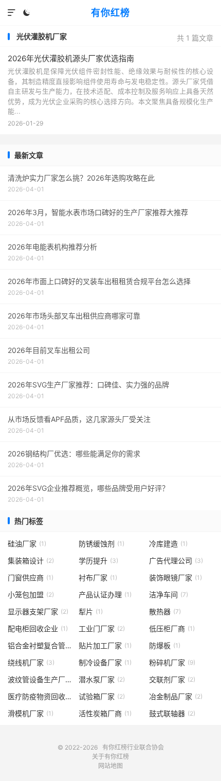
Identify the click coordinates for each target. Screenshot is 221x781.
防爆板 (164, 645)
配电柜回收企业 (38, 628)
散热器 (165, 611)
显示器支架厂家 (38, 611)
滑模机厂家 (30, 713)
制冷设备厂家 (105, 662)
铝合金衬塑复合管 (40, 645)
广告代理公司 (176, 560)
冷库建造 (168, 543)
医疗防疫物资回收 (40, 696)
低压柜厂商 (172, 628)
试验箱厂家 (102, 696)
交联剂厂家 (172, 679)
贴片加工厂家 (105, 645)
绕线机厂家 (31, 662)
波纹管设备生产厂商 (40, 679)
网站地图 (110, 766)
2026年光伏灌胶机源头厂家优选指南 (71, 58)
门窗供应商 (30, 577)
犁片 (91, 611)
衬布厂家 (98, 577)
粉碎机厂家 (172, 662)
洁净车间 (168, 594)
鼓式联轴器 (172, 713)
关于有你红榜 (110, 756)
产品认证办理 (105, 594)
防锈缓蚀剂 (101, 543)
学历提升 (98, 560)
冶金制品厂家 (175, 696)
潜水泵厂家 (102, 679)
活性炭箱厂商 (105, 713)
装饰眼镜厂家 (175, 577)
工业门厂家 (102, 628)
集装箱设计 (31, 560)
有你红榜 (110, 12)
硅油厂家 (27, 543)
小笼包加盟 (31, 594)
